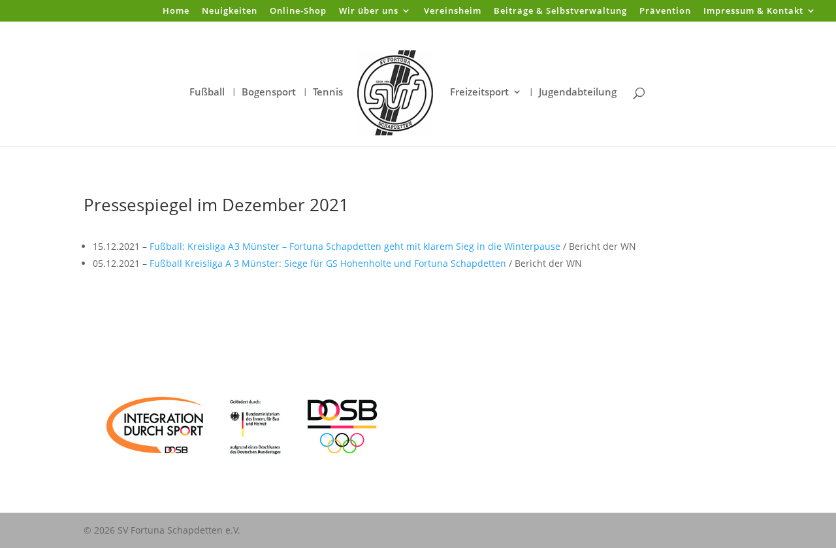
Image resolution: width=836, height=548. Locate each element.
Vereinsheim (452, 11)
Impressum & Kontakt (753, 11)
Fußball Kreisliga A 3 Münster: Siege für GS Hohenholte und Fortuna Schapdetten (328, 263)
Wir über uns (368, 11)
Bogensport (269, 92)
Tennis (328, 92)
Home (176, 11)
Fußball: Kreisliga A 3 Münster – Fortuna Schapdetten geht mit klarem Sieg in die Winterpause (355, 246)
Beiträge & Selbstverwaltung (560, 11)
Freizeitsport (479, 92)
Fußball (207, 92)
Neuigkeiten (229, 11)
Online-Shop (298, 11)
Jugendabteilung (578, 92)
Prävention (665, 11)
